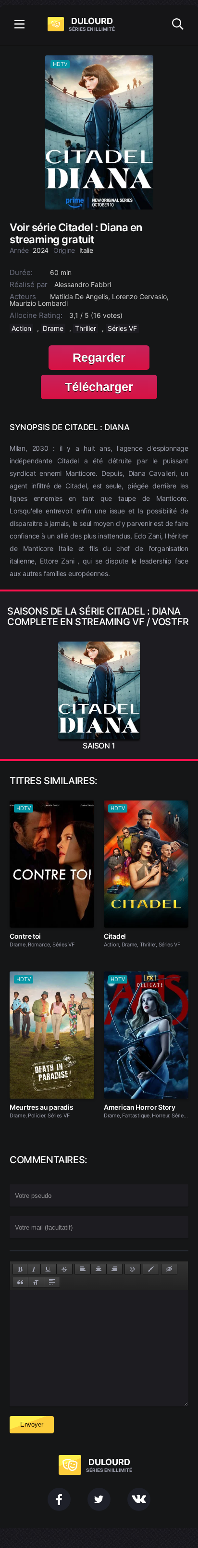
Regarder (99, 357)
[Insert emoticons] (132, 1269)
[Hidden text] (169, 1269)
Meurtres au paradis (41, 1107)
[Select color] (151, 1269)
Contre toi (25, 936)
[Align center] (98, 1269)
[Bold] (19, 1269)
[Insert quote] (20, 1282)
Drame (53, 328)
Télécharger (99, 387)
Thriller (85, 328)
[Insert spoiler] (52, 1282)
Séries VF (122, 328)
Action (21, 328)
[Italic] (34, 1269)
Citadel (115, 936)
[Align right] (114, 1269)
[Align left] (82, 1269)
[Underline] (48, 1269)
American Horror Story (139, 1107)
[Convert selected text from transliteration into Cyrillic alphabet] (36, 1282)
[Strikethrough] (64, 1269)
